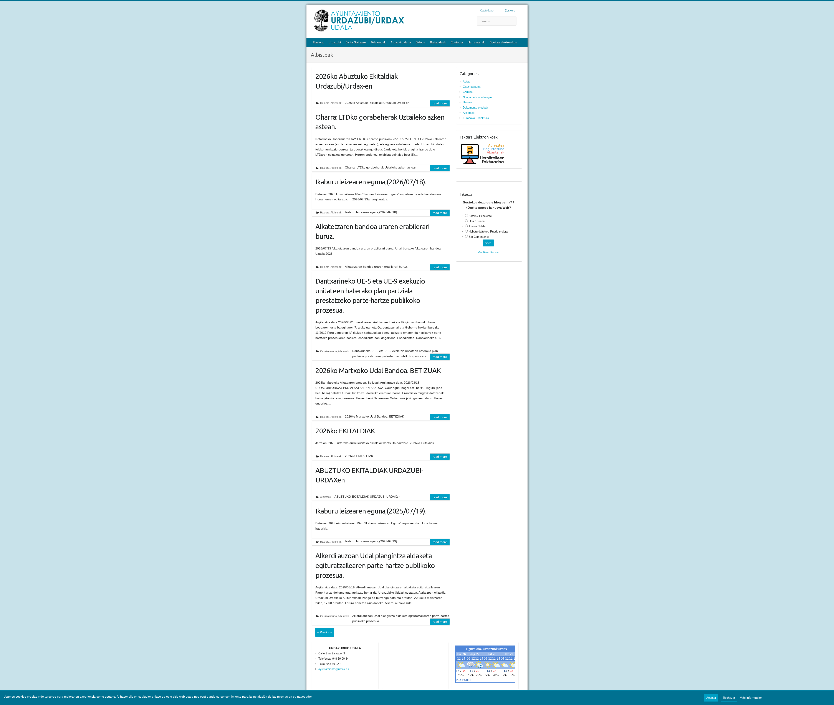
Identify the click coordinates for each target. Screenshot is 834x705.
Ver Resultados (488, 252)
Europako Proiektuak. (476, 118)
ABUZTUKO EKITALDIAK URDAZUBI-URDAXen (369, 475)
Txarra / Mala (477, 226)
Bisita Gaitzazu (356, 42)
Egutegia (457, 42)
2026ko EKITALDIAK (345, 431)
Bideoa (420, 42)
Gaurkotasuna (328, 351)
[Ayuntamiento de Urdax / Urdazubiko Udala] (387, 22)
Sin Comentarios (479, 236)
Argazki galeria (401, 42)
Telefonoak (378, 42)
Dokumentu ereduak (475, 107)
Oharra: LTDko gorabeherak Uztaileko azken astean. (379, 122)
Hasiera (318, 42)
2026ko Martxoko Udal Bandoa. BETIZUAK (378, 370)
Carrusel (468, 92)
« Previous (324, 632)
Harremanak (476, 42)
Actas (466, 81)
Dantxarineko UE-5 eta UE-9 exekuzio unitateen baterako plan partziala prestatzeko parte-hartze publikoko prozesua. (370, 295)
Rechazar (729, 697)
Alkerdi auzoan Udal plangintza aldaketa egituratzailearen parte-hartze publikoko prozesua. (375, 565)
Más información (751, 697)
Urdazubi (334, 42)
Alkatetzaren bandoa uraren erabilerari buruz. (372, 231)
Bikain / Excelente (480, 216)
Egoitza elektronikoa (503, 42)
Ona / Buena (477, 221)
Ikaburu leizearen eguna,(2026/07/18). (371, 182)
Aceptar (711, 697)
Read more (440, 103)
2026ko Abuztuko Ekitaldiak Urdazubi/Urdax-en (356, 81)
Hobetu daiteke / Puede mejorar (488, 231)
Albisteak (336, 103)
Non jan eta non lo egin (477, 97)
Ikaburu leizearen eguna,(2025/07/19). (371, 511)
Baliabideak (438, 42)
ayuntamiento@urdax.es (333, 669)
